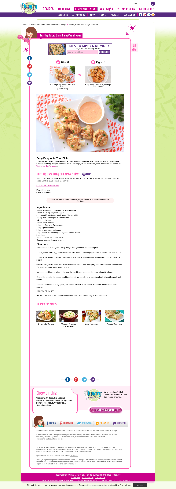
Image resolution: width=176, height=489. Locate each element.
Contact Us (129, 14)
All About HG (78, 14)
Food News (64, 9)
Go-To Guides (146, 9)
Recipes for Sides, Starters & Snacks (69, 199)
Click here (57, 464)
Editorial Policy (68, 480)
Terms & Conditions (125, 480)
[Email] (29, 83)
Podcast (115, 14)
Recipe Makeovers (85, 9)
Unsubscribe (48, 480)
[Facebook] (140, 14)
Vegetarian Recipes (91, 199)
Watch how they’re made (46, 166)
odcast (117, 475)
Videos (102, 14)
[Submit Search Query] (153, 4)
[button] (105, 411)
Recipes (48, 9)
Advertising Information (89, 480)
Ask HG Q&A (106, 9)
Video (108, 475)
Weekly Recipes (126, 9)
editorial (42, 439)
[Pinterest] (144, 14)
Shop (92, 14)
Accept (140, 485)
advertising (53, 439)
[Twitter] (149, 14)
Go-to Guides (93, 475)
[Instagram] (153, 14)
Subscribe (62, 14)
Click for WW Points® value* (47, 186)
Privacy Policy (108, 480)
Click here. (74, 456)
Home (57, 480)
